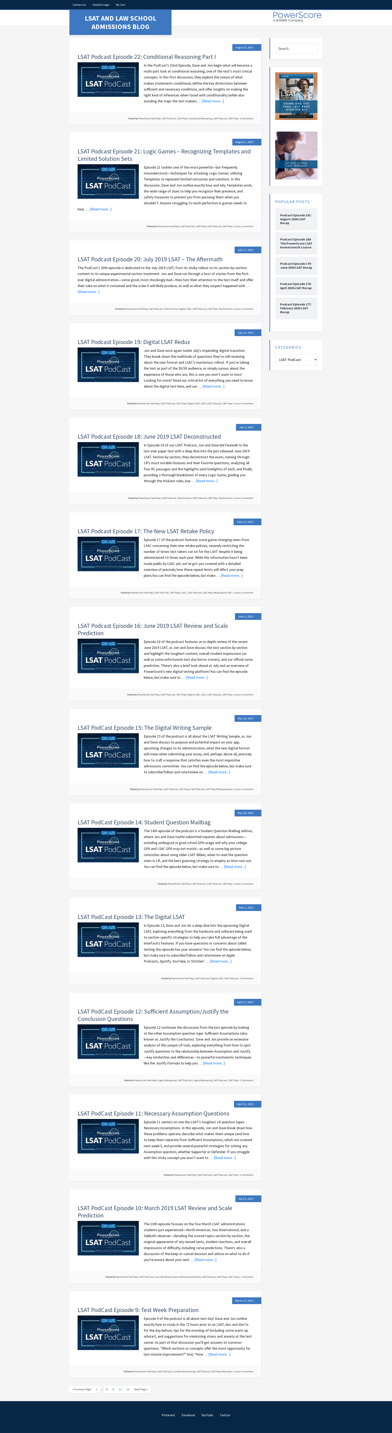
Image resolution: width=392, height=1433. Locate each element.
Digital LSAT (185, 308)
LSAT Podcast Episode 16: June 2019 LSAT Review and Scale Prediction (153, 629)
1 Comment (247, 1276)
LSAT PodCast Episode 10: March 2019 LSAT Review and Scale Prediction (155, 1211)
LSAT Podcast (220, 118)
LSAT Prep (182, 118)
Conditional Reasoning (200, 118)
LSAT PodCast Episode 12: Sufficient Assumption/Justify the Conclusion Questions (153, 1015)
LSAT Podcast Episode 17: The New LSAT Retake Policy (146, 531)
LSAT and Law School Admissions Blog (120, 22)
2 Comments (246, 118)
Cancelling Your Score (166, 1276)
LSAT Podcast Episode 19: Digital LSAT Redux (134, 342)
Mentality (227, 1371)
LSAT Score (233, 1276)
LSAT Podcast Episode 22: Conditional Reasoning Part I (147, 56)
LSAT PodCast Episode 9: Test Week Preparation (138, 1310)
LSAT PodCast (169, 118)
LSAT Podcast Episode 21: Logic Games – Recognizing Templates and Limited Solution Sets (164, 154)
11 (128, 1389)
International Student (189, 1276)
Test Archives (170, 308)
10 (120, 1389)
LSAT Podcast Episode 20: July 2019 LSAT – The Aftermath (150, 259)
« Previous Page (81, 1389)
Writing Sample (224, 789)
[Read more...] (213, 101)
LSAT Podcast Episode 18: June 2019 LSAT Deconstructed (149, 436)
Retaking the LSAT (222, 592)
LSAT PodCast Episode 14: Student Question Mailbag (144, 822)
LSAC (203, 403)
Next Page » (141, 1389)
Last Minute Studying (184, 1371)
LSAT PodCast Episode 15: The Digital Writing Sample (145, 727)
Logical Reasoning (167, 1080)
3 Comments (246, 978)
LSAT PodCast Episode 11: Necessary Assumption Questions (153, 1113)
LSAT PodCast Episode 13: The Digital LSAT (131, 917)
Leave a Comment (243, 226)
